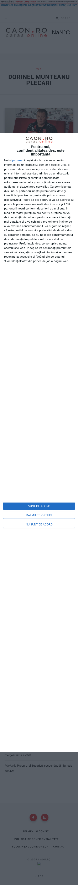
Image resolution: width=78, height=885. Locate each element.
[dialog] (39, 442)
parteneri (18, 160)
